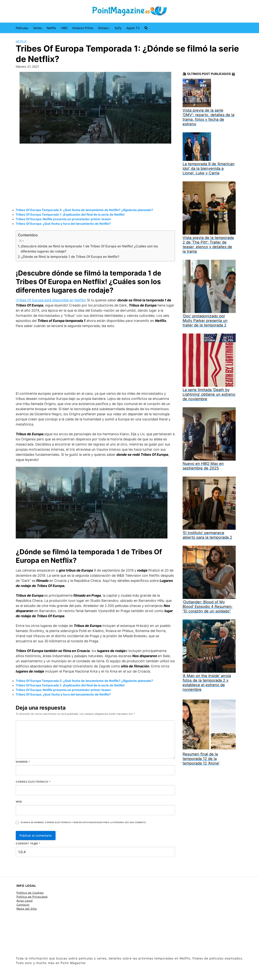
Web (19, 801)
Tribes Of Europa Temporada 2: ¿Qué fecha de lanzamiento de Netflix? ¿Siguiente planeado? (84, 210)
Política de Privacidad (32, 896)
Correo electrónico (33, 781)
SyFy (118, 28)
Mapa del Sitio (26, 908)
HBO (64, 28)
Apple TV (133, 28)
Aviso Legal (24, 900)
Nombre (23, 761)
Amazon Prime (82, 28)
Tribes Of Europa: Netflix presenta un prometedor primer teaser (63, 219)
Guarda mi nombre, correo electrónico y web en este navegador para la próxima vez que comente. (83, 822)
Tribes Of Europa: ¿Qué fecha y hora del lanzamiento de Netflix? (63, 224)
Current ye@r (28, 843)
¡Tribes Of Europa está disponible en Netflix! (51, 300)
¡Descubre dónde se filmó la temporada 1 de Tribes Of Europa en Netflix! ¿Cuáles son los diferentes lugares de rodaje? (89, 248)
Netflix (51, 28)
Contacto (22, 904)
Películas (22, 28)
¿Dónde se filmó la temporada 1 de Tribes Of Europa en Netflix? (70, 257)
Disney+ (104, 28)
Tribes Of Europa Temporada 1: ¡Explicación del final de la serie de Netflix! (70, 214)
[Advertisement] (95, 176)
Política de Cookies (30, 892)
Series (37, 28)
